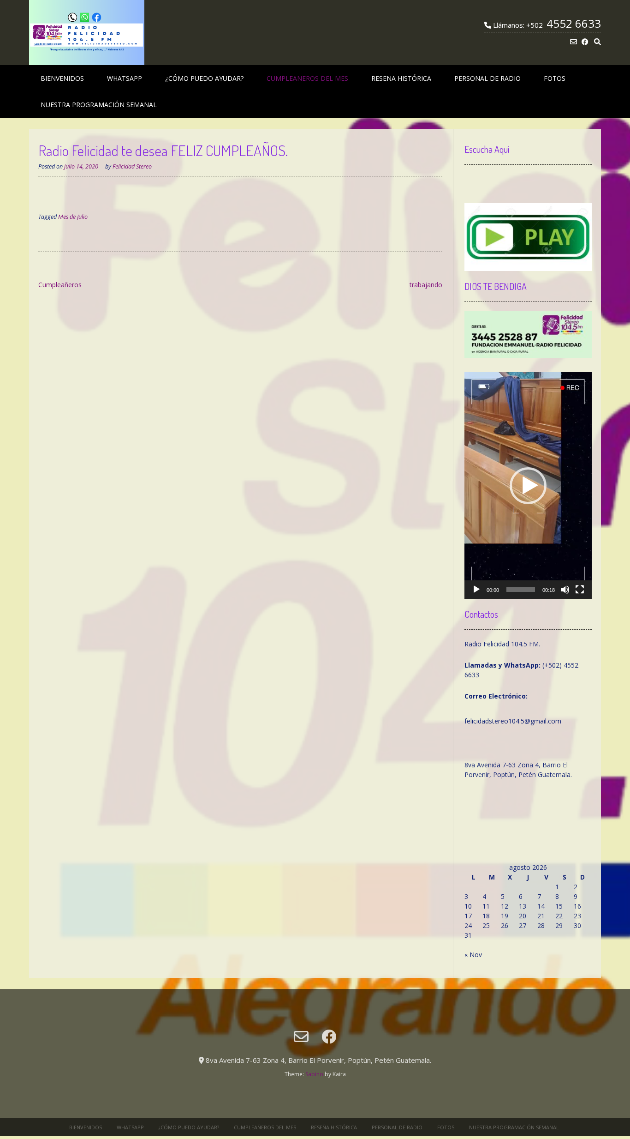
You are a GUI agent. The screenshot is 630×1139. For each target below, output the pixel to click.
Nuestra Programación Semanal (99, 104)
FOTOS (554, 78)
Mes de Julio (73, 217)
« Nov (473, 954)
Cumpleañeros (60, 284)
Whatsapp (124, 78)
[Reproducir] (476, 589)
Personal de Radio (487, 78)
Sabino (314, 1074)
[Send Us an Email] (573, 41)
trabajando (426, 284)
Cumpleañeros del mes (307, 78)
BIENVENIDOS (62, 78)
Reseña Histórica (401, 78)
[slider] (520, 589)
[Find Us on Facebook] (585, 41)
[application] (528, 485)
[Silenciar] (565, 589)
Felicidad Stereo (132, 166)
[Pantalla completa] (579, 589)
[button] (528, 485)
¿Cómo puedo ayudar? (204, 78)
